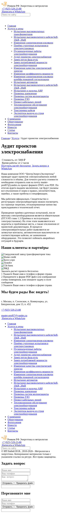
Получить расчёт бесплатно (16, 165)
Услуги (15, 138)
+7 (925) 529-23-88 (11, 8)
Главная (5, 138)
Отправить (8, 483)
